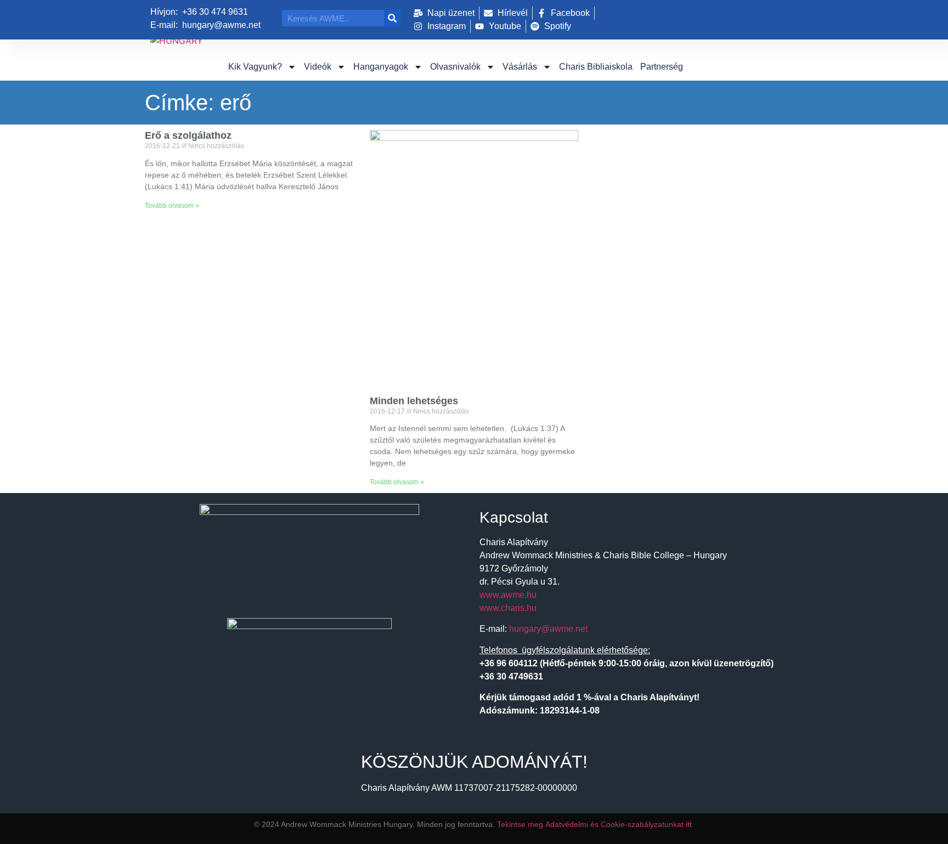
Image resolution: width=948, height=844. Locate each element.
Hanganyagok (380, 66)
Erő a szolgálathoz (188, 135)
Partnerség (661, 66)
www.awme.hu (508, 594)
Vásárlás (520, 66)
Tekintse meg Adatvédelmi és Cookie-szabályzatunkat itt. (595, 824)
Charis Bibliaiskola (596, 66)
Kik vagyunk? (255, 66)
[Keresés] (392, 18)
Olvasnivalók (455, 66)
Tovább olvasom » (172, 205)
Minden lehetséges (414, 400)
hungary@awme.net (548, 628)
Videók (317, 66)
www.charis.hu (508, 608)
